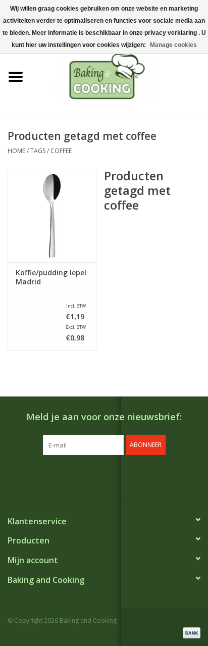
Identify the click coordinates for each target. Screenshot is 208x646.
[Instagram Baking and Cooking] (113, 476)
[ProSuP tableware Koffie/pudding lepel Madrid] (52, 215)
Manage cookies (173, 44)
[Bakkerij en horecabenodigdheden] (119, 76)
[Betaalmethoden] (189, 632)
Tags (37, 150)
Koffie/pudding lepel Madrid (51, 277)
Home (16, 150)
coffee (61, 150)
